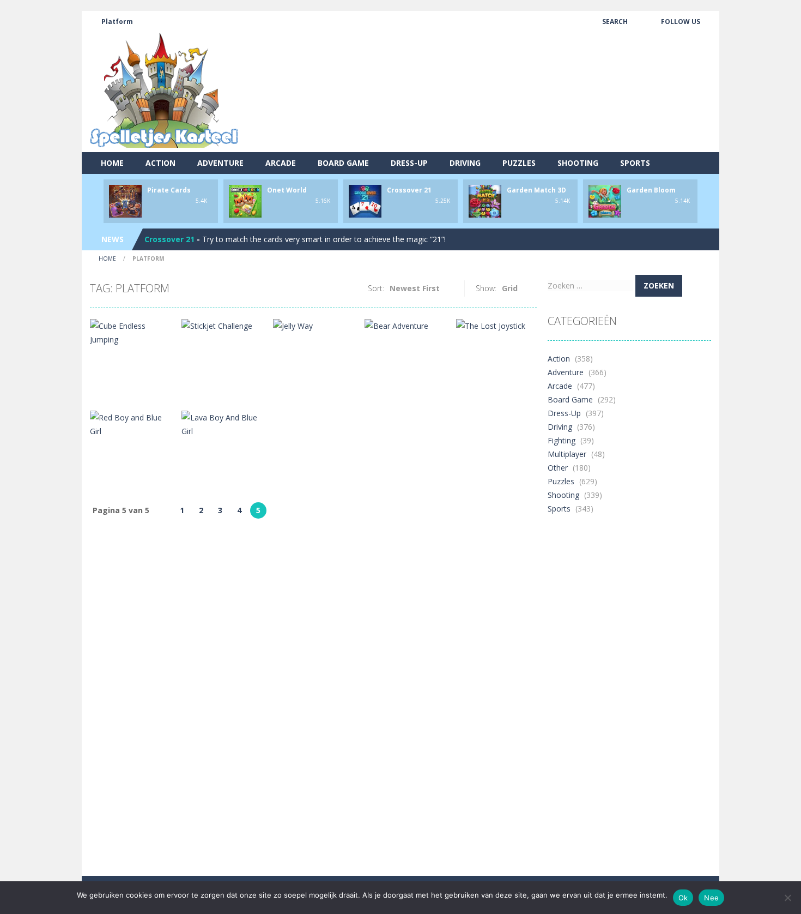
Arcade (280, 163)
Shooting (577, 163)
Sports (635, 163)
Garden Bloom (651, 190)
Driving (465, 163)
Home (112, 163)
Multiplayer (567, 454)
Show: (486, 288)
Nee (711, 897)
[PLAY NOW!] (125, 200)
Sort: (376, 288)
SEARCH (615, 21)
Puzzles (519, 163)
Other (558, 467)
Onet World (287, 190)
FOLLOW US (680, 21)
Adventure (220, 163)
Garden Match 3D (536, 190)
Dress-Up (409, 163)
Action (160, 163)
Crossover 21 (409, 190)
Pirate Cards (169, 190)
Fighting (561, 440)
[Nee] (787, 897)
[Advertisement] (512, 111)
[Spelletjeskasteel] (164, 90)
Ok (683, 897)
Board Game (343, 163)
